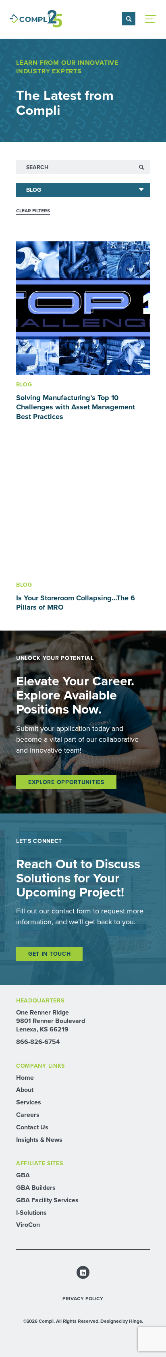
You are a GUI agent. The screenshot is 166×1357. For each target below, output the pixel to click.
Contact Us (32, 1127)
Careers (27, 1114)
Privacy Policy (82, 1298)
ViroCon (28, 1224)
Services (28, 1102)
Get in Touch (49, 954)
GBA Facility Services (47, 1200)
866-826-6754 (38, 1041)
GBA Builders (36, 1187)
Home (25, 1077)
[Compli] (36, 18)
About (24, 1089)
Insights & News (39, 1139)
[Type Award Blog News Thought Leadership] (83, 190)
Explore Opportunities (66, 782)
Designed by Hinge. (121, 1321)
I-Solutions (31, 1212)
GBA (23, 1175)
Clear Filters (33, 210)
